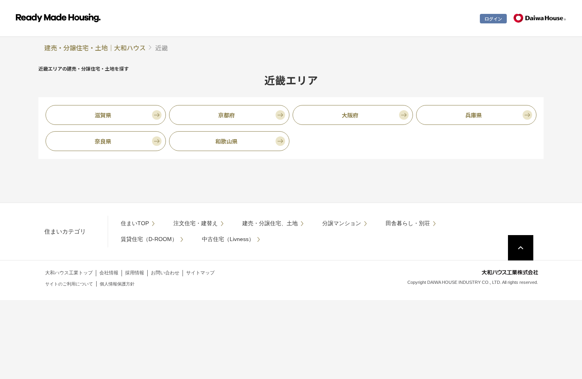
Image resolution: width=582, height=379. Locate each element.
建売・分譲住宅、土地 (270, 223)
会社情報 (108, 273)
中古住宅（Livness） (228, 239)
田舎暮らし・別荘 (408, 223)
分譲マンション (341, 223)
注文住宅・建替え (195, 223)
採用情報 (134, 273)
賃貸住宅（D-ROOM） (149, 239)
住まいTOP (135, 223)
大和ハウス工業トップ (69, 273)
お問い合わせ (165, 273)
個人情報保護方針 (117, 283)
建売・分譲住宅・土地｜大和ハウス (95, 47)
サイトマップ (200, 273)
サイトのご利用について (69, 283)
